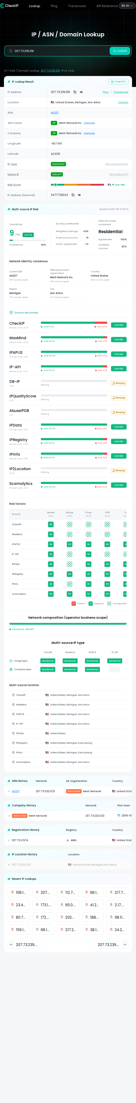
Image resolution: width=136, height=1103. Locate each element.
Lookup (34, 6)
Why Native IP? (118, 174)
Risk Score (14, 184)
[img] (57, 185)
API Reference (107, 6)
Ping (54, 6)
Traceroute (77, 6)
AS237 (55, 112)
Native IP (13, 174)
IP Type (12, 164)
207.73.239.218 (50, 71)
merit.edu (89, 123)
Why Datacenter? (116, 164)
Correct (123, 102)
